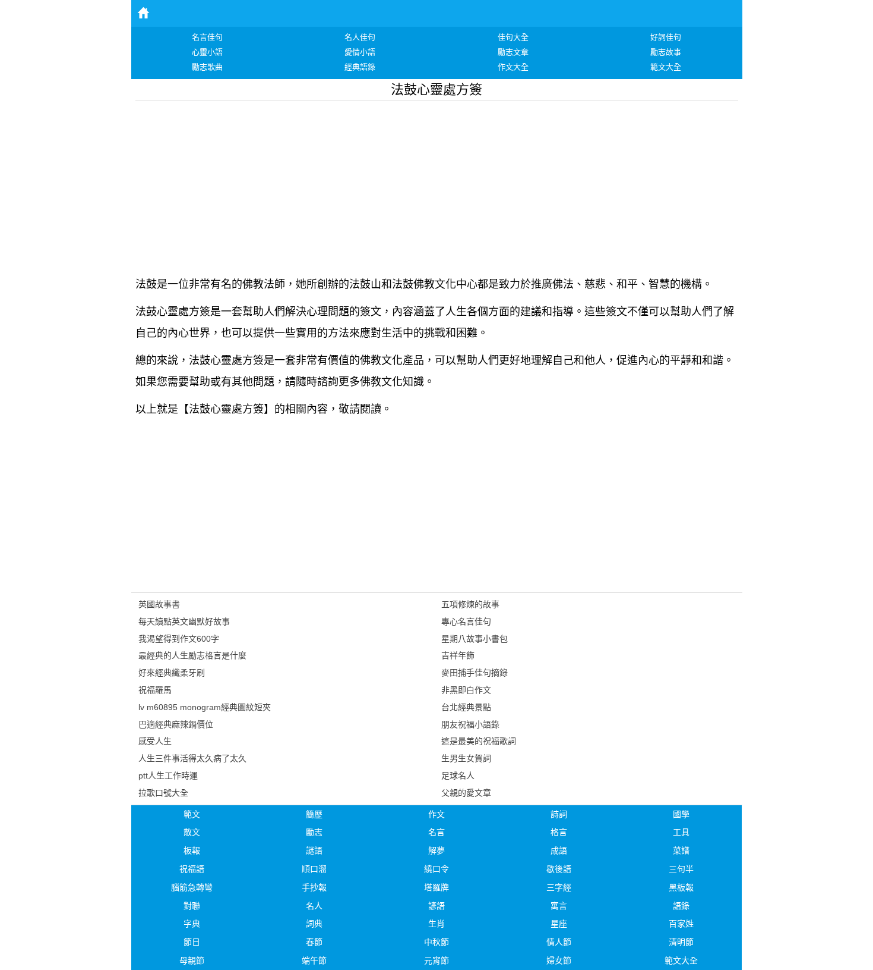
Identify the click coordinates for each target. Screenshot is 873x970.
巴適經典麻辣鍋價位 (175, 724)
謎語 (314, 850)
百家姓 (681, 923)
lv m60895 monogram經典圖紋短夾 (204, 707)
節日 (192, 942)
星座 (559, 923)
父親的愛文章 (466, 793)
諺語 (436, 906)
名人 (314, 906)
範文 (192, 814)
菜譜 (681, 850)
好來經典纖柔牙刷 (171, 672)
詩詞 (559, 814)
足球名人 (458, 775)
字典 (192, 923)
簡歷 (314, 814)
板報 (192, 850)
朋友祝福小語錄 (470, 724)
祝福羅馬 (155, 690)
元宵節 (436, 960)
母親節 (191, 960)
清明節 (681, 942)
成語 (559, 850)
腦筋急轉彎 (192, 887)
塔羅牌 (436, 887)
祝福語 (191, 869)
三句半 (681, 869)
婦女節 (558, 960)
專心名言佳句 (466, 621)
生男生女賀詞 (466, 758)
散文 (192, 832)
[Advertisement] (436, 184)
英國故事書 (159, 604)
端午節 (314, 960)
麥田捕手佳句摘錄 (474, 672)
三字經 (558, 887)
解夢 (436, 850)
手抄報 (314, 887)
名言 (436, 832)
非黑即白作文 (466, 690)
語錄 (681, 906)
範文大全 (681, 960)
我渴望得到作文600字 (178, 638)
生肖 (436, 923)
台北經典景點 (466, 707)
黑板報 (681, 887)
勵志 (314, 832)
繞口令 (436, 869)
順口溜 (314, 869)
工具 (681, 832)
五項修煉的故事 (470, 604)
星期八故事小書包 (474, 638)
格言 (559, 832)
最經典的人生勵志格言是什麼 (192, 655)
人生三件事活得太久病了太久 (192, 758)
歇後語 (558, 869)
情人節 (558, 942)
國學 (681, 814)
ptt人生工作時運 (168, 775)
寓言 (559, 906)
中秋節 (436, 942)
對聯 (192, 906)
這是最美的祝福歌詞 (478, 741)
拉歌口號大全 (163, 793)
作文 (436, 814)
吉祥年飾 (458, 655)
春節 (314, 942)
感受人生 (155, 741)
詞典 (314, 923)
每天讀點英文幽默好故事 (184, 621)
